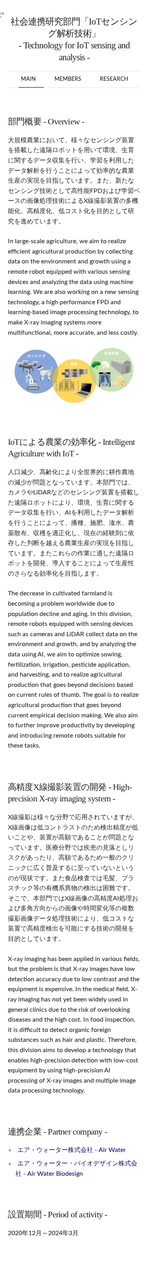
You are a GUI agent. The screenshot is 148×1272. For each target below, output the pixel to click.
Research (114, 79)
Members (67, 79)
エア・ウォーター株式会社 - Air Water (71, 1150)
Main (28, 79)
